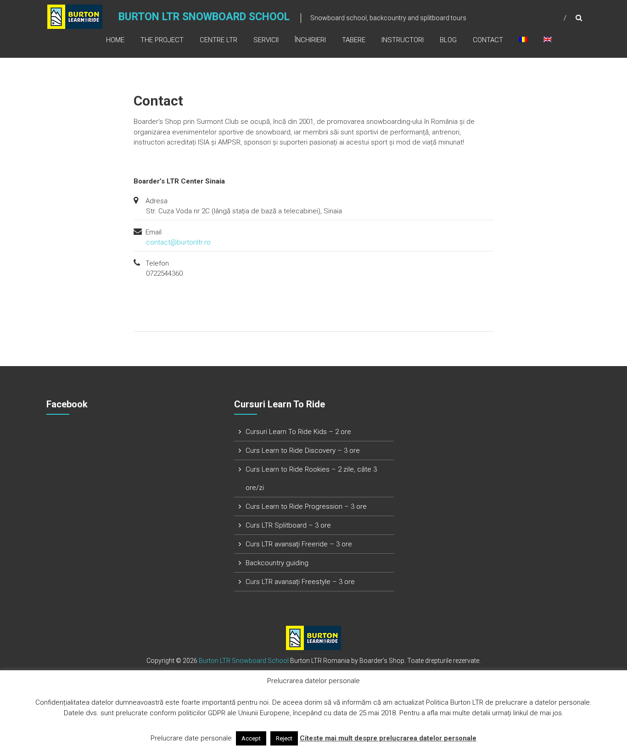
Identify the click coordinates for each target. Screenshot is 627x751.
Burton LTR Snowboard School (204, 17)
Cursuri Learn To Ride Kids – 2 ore (298, 432)
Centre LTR (218, 40)
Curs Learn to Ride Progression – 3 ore (306, 506)
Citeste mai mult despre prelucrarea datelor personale (388, 738)
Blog (448, 40)
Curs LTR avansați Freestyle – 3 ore (300, 582)
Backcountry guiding (277, 563)
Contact (488, 40)
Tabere (353, 40)
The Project (162, 40)
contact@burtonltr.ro (178, 242)
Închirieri (310, 40)
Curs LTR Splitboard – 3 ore (288, 525)
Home (115, 40)
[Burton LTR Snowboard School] (74, 16)
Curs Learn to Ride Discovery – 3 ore (303, 450)
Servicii (266, 40)
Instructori (402, 40)
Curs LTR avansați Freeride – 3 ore (299, 544)
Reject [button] (284, 738)
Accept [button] (251, 738)
